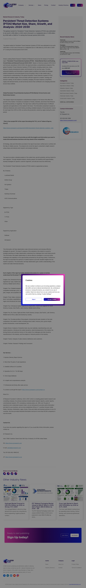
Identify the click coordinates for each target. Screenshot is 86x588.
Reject (33, 299)
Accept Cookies (52, 299)
